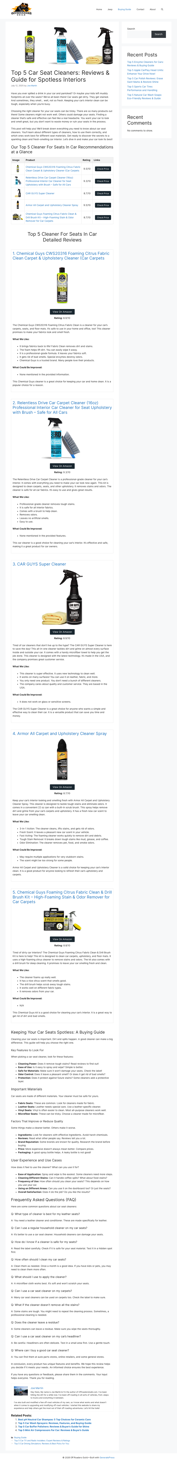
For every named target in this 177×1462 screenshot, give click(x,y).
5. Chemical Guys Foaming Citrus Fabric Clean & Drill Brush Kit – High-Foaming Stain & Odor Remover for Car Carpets (62, 897)
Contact (140, 9)
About (153, 9)
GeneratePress (107, 1457)
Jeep (110, 9)
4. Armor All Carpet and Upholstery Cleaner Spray (60, 733)
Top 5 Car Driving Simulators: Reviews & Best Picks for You (41, 1443)
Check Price (103, 169)
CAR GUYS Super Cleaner (40, 193)
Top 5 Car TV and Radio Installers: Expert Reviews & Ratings (42, 1440)
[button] (162, 9)
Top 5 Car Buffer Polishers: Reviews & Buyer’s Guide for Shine (53, 1426)
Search (131, 28)
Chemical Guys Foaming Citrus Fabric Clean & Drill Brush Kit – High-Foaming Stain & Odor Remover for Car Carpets (51, 217)
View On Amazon (62, 311)
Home (99, 9)
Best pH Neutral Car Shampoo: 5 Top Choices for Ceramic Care (54, 1419)
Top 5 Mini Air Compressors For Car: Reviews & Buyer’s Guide (53, 1430)
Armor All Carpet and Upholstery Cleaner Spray (52, 205)
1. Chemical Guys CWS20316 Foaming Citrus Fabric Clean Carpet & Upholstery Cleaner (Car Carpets (61, 256)
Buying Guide (124, 9)
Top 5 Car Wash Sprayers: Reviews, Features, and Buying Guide (54, 1423)
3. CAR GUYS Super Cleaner (39, 564)
